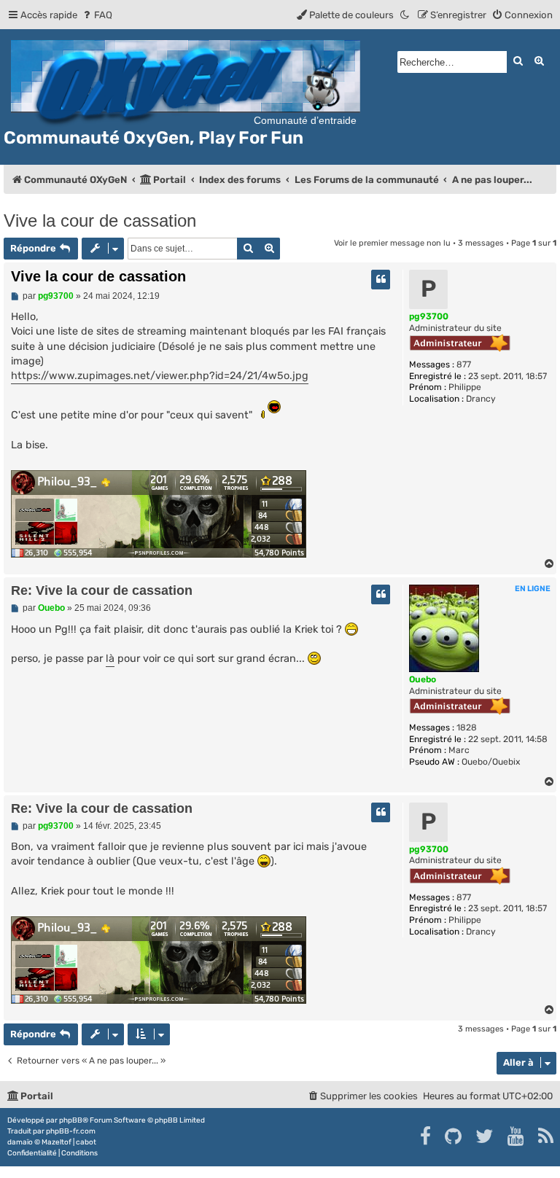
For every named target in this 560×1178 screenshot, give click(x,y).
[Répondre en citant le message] (380, 279)
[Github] (454, 1136)
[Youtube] (516, 1136)
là (110, 658)
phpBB (70, 1120)
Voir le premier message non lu (392, 243)
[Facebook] (426, 1136)
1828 (466, 727)
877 (463, 364)
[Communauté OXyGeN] (188, 81)
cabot (86, 1142)
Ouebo (422, 679)
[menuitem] (96, 15)
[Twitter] (485, 1136)
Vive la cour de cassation (100, 220)
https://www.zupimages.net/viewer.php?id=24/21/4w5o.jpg (159, 376)
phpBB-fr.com (71, 1131)
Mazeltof (56, 1142)
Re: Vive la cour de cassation (101, 590)
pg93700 (428, 316)
